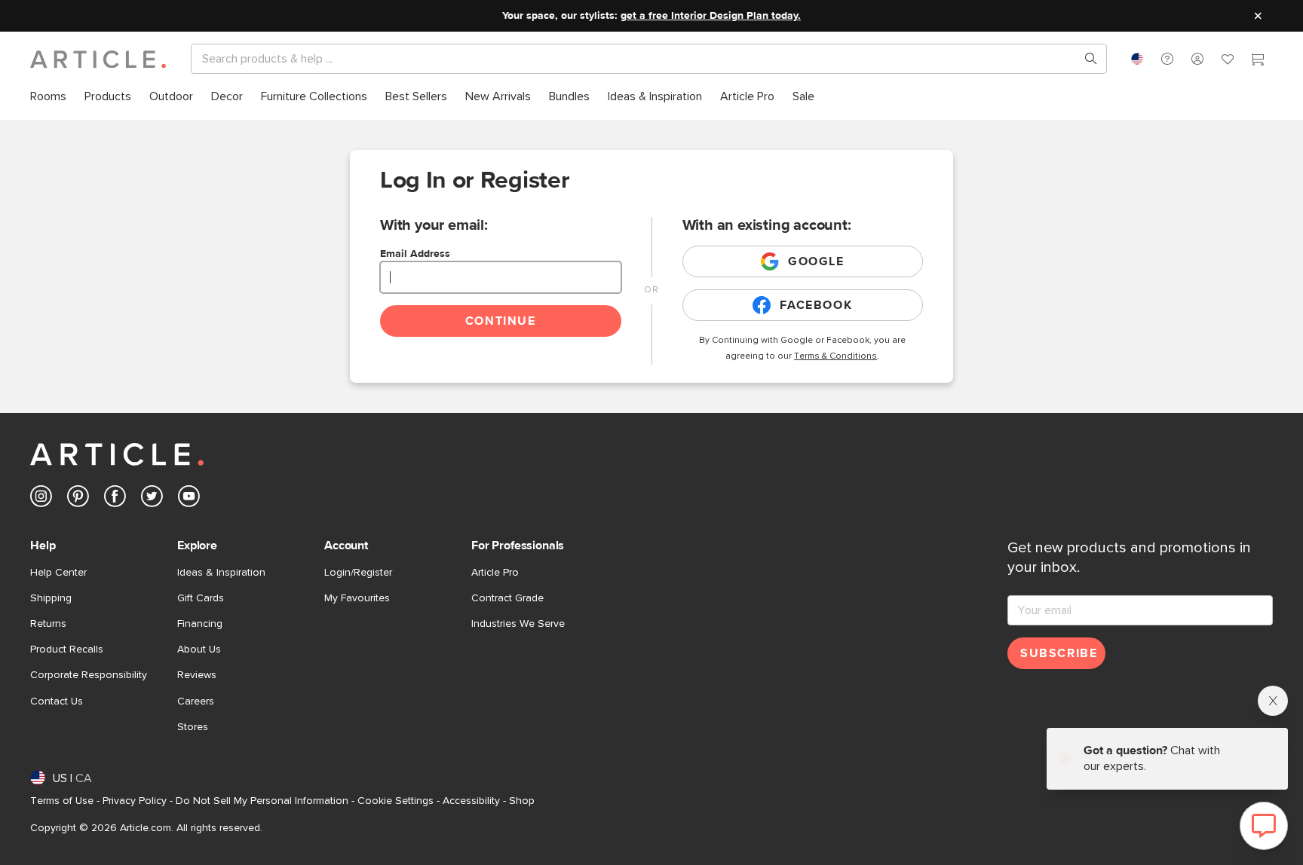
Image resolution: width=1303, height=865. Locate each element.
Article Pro (495, 572)
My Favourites (357, 598)
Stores (192, 727)
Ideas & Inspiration (221, 572)
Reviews (196, 675)
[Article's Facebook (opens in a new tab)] (115, 499)
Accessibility (471, 801)
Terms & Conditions (835, 356)
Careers (195, 701)
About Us (199, 649)
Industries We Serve (518, 624)
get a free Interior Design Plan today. (711, 16)
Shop (522, 801)
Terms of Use (62, 801)
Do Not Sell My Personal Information (262, 801)
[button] (1167, 59)
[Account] (1197, 59)
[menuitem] (48, 97)
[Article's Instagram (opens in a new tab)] (41, 499)
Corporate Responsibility (88, 675)
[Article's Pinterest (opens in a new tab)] (78, 499)
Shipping (51, 598)
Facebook (816, 305)
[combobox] (1137, 59)
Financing (199, 624)
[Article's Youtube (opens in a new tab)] (189, 499)
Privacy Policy (135, 801)
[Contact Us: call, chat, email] (1167, 59)
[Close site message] (1258, 16)
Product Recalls (66, 649)
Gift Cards (200, 598)
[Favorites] (1228, 61)
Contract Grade (507, 598)
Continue (500, 321)
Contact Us (56, 701)
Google (816, 261)
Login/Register (358, 572)
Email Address (415, 254)
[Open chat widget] (1264, 826)
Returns (48, 624)
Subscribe (1058, 653)
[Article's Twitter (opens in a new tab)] (152, 499)
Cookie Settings (395, 801)
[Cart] (1258, 61)
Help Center (58, 572)
